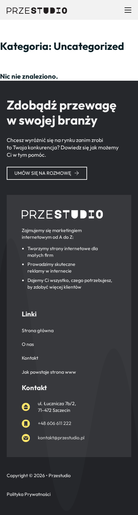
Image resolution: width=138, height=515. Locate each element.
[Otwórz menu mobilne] (128, 10)
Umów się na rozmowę (42, 173)
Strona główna (38, 330)
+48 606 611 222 (54, 423)
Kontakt (30, 358)
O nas (28, 344)
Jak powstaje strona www (49, 372)
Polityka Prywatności (29, 494)
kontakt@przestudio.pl (61, 438)
